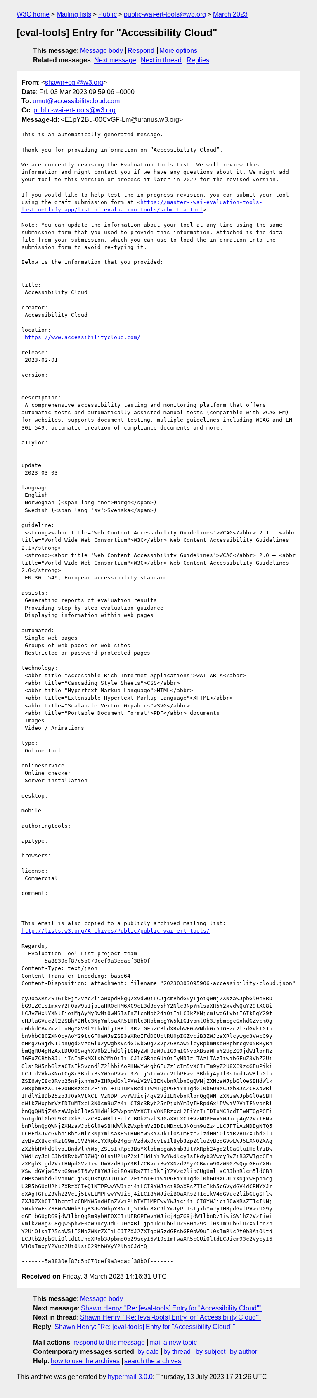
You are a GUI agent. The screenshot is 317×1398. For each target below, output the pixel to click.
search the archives (152, 1361)
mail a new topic (173, 1342)
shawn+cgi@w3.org (74, 82)
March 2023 (230, 14)
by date (148, 1351)
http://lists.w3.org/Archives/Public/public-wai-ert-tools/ (115, 931)
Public (107, 14)
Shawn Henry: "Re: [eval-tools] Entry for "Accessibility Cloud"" (171, 1308)
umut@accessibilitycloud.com (76, 100)
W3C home (33, 14)
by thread (177, 1351)
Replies (198, 60)
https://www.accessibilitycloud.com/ (82, 337)
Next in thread (161, 60)
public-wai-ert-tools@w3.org (165, 14)
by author (243, 1351)
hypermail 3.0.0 (130, 1376)
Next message (115, 60)
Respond (141, 50)
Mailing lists (74, 14)
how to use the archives (85, 1361)
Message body (101, 50)
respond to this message (109, 1342)
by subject (210, 1351)
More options (178, 50)
